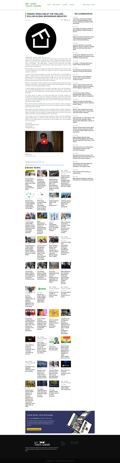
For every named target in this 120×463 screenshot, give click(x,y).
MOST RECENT (56, 4)
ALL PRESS (64, 4)
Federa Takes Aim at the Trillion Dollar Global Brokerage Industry (48, 165)
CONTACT (71, 4)
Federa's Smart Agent (30, 156)
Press (62, 441)
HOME (48, 4)
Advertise (63, 443)
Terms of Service (74, 441)
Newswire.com (45, 57)
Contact (63, 444)
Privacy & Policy (74, 443)
